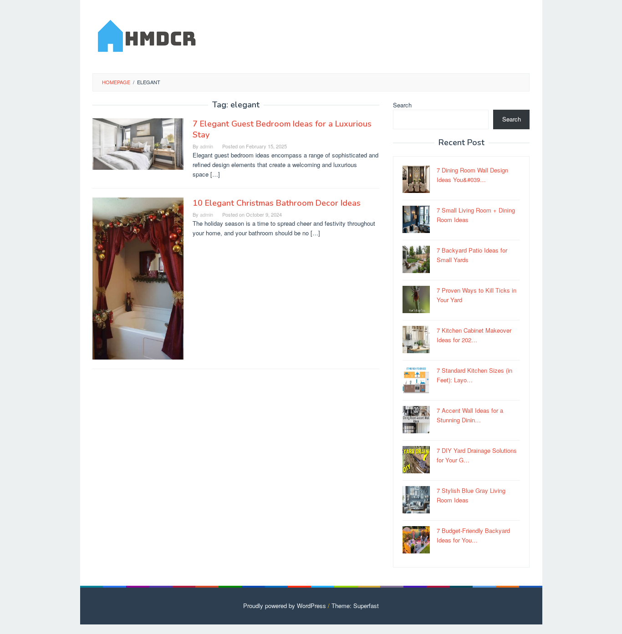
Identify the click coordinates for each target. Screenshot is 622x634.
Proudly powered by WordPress (284, 605)
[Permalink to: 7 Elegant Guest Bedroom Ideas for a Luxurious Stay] (138, 143)
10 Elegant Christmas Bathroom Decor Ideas (277, 203)
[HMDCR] (146, 34)
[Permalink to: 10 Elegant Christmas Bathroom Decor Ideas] (138, 277)
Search (402, 105)
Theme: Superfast (355, 605)
